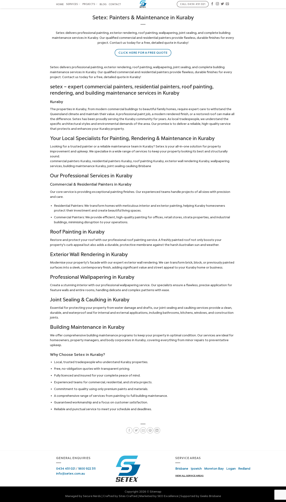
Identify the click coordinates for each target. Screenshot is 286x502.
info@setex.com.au (70, 473)
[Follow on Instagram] (217, 4)
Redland (244, 468)
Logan (231, 468)
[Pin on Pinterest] (150, 430)
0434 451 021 (65, 468)
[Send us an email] (227, 4)
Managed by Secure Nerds (83, 496)
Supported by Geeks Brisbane (200, 496)
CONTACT (115, 4)
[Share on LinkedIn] (157, 430)
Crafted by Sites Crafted (120, 496)
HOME (60, 4)
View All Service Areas (189, 475)
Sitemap (155, 491)
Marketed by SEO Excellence (158, 496)
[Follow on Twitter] (222, 4)
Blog (103, 4)
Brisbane (181, 468)
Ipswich (196, 468)
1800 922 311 (86, 468)
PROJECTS (88, 4)
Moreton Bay (214, 468)
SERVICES (72, 4)
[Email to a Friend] (143, 430)
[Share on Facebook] (129, 430)
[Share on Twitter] (136, 430)
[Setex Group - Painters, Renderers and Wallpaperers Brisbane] (143, 4)
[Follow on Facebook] (212, 4)
